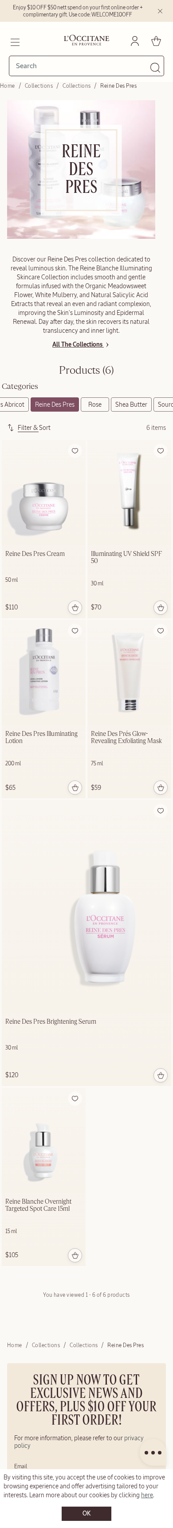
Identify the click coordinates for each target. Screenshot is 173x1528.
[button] (75, 451)
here (147, 1495)
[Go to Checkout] (156, 41)
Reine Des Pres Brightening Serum (50, 1022)
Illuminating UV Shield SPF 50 (126, 557)
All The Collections (78, 344)
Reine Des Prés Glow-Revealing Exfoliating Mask (126, 737)
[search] (83, 65)
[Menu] (14, 41)
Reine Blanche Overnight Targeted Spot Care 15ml (38, 1205)
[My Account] (135, 41)
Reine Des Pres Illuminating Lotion (41, 737)
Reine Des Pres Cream (35, 554)
